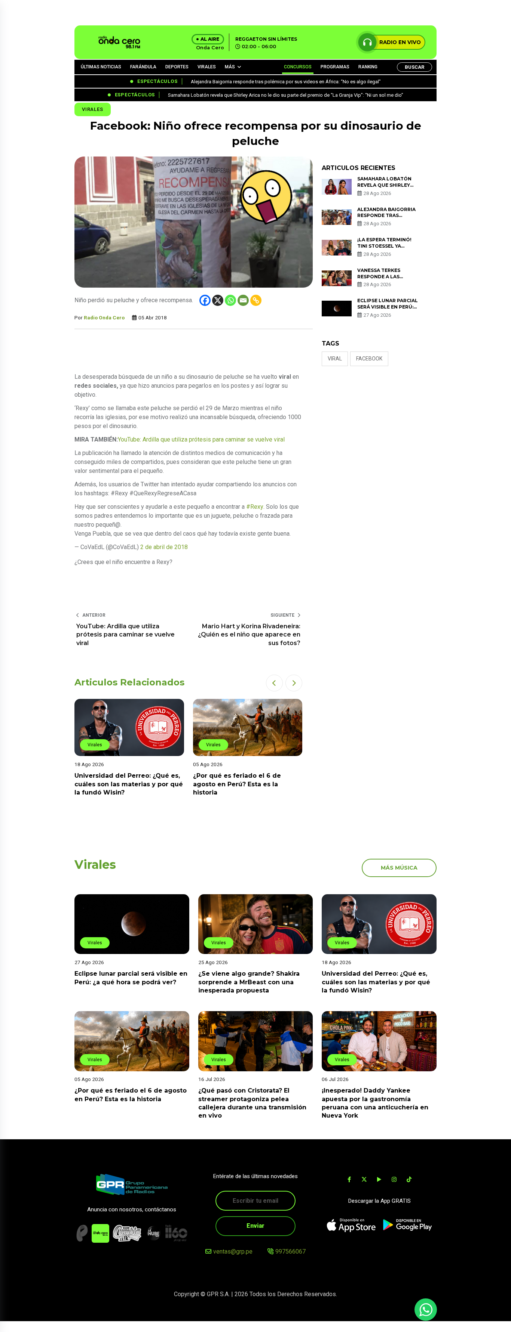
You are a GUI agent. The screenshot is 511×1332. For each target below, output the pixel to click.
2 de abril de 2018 (164, 547)
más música (399, 867)
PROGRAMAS (335, 66)
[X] (217, 300)
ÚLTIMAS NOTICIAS (101, 66)
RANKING (367, 66)
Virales (92, 109)
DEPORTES (177, 66)
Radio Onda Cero (104, 317)
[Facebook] (205, 300)
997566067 (290, 1251)
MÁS (230, 66)
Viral (335, 359)
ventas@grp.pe (233, 1251)
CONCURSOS (298, 66)
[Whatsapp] (230, 300)
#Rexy (254, 506)
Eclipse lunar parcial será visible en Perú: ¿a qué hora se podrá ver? (387, 310)
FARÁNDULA (143, 66)
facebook (369, 359)
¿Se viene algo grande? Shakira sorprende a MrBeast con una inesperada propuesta (249, 982)
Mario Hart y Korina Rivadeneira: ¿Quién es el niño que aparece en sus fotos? (249, 635)
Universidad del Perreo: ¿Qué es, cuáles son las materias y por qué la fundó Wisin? (128, 784)
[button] (274, 683)
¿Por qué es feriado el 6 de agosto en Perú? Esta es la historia (237, 784)
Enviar (255, 1225)
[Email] (243, 300)
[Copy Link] (255, 300)
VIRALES (207, 66)
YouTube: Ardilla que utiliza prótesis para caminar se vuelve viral (125, 635)
